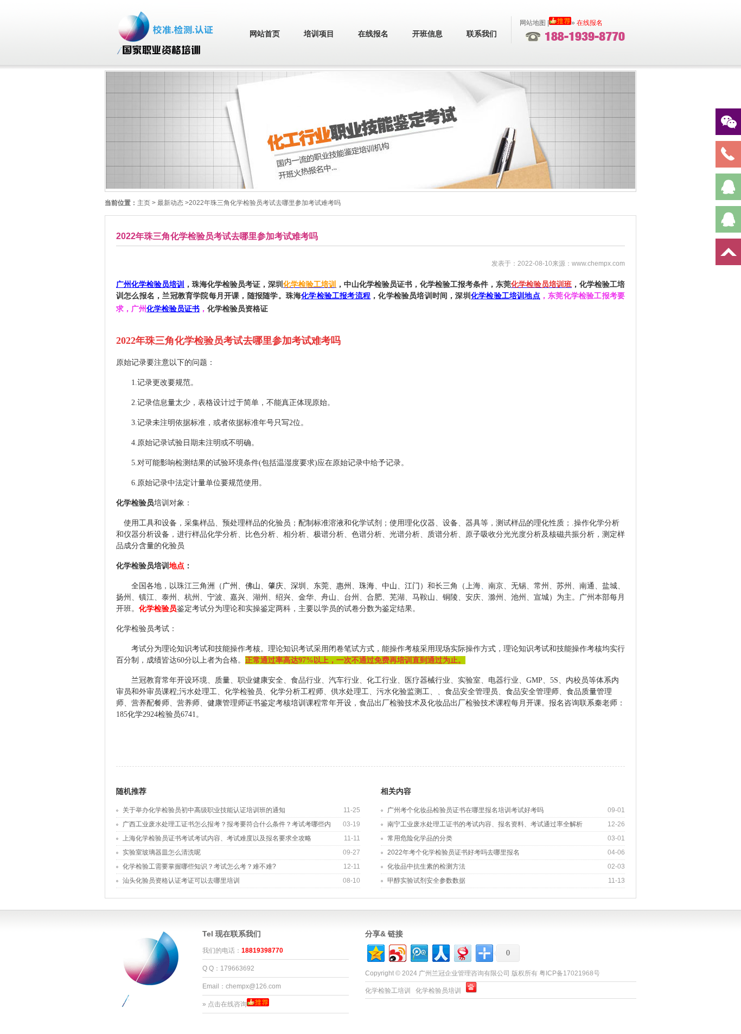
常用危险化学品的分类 (419, 838)
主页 (143, 203)
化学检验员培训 (438, 990)
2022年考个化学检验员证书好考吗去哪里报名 (453, 852)
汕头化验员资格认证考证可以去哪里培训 (181, 880)
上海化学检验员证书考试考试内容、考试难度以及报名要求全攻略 (217, 838)
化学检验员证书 (173, 309)
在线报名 (373, 34)
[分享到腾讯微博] (418, 952)
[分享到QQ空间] (375, 952)
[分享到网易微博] (462, 952)
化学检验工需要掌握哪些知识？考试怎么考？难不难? (199, 866)
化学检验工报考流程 (335, 296)
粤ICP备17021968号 (569, 973)
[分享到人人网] (440, 952)
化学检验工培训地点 (505, 296)
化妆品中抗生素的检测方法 (426, 866)
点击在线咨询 (227, 1004)
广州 (150, 284)
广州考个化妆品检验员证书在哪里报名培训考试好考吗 (465, 810)
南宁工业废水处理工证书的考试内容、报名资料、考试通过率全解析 (485, 824)
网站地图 (533, 23)
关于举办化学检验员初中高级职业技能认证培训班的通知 (204, 810)
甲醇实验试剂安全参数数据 (426, 880)
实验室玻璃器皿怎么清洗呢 (162, 852)
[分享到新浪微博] (397, 952)
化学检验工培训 (388, 990)
